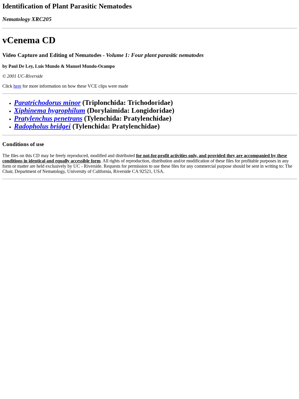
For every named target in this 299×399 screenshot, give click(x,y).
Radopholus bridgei (42, 126)
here (17, 86)
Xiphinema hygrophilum (49, 110)
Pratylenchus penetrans (48, 118)
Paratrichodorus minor (47, 102)
